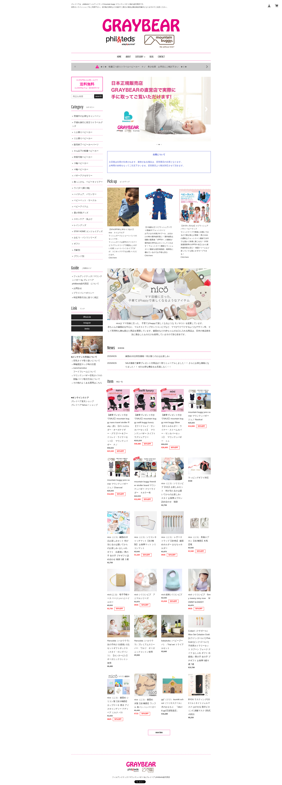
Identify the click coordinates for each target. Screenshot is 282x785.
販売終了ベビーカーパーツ (86, 144)
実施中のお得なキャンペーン (87, 116)
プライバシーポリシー (84, 293)
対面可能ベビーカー (83, 157)
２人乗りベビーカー (83, 138)
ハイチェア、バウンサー (85, 194)
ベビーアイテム (81, 206)
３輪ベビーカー (81, 163)
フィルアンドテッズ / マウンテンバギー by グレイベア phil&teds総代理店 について (87, 280)
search (98, 96)
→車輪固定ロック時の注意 (83, 364)
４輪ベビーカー (81, 169)
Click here (113, 258)
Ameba (87, 329)
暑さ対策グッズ (81, 212)
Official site (87, 317)
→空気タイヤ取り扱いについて (85, 360)
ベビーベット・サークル (85, 200)
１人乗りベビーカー (83, 132)
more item (159, 732)
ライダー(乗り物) (82, 188)
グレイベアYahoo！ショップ (84, 405)
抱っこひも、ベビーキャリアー (88, 182)
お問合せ (78, 288)
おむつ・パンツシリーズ (85, 237)
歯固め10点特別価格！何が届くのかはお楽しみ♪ (147, 356)
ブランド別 (79, 256)
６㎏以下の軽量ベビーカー (86, 151)
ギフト (77, 243)
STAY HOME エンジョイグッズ (88, 231)
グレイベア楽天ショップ (82, 401)
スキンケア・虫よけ (83, 219)
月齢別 (77, 250)
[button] (140, 57)
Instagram (87, 323)
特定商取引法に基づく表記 (86, 297)
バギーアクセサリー (83, 175)
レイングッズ (80, 225)
